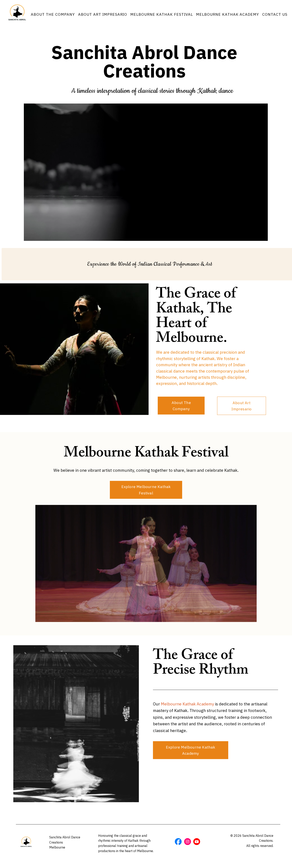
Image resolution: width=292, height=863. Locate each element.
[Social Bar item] (178, 841)
